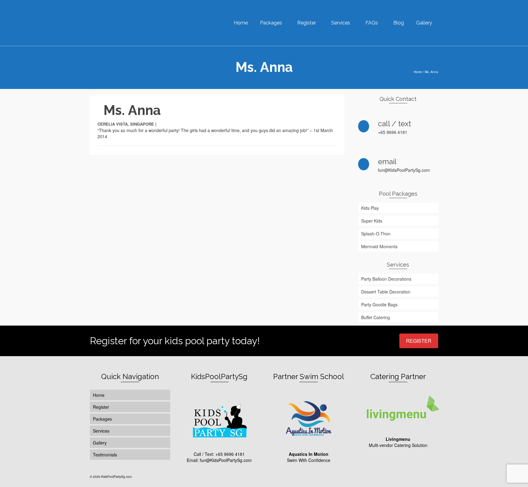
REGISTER (418, 340)
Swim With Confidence (308, 457)
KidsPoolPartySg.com (116, 476)
